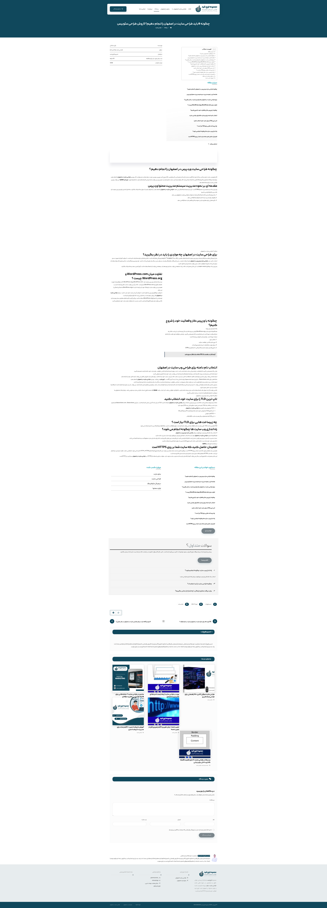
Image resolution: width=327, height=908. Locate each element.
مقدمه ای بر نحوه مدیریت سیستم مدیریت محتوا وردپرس (201, 58)
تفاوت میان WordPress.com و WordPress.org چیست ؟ (201, 62)
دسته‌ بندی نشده (205, 765)
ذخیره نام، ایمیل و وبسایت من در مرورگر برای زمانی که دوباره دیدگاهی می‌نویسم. (190, 830)
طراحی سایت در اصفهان (124, 177)
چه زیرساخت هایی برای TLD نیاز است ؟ (205, 70)
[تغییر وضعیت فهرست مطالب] (213, 49)
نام (214, 820)
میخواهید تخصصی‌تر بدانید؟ (206, 54)
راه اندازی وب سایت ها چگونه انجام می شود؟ (203, 72)
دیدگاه (212, 800)
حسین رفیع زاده (208, 604)
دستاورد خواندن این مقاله (208, 76)
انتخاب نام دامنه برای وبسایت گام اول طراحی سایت (201, 503)
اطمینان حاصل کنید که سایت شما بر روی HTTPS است (201, 74)
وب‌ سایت (144, 820)
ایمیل (179, 820)
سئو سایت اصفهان (181, 881)
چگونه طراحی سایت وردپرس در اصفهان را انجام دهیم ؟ (201, 56)
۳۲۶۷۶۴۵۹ (155, 881)
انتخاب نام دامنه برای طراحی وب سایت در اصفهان (202, 66)
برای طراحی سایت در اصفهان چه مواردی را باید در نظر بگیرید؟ (199, 60)
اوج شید (162, 379)
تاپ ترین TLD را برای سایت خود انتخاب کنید (203, 68)
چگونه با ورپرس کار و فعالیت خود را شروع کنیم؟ (202, 64)
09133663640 (197, 905)
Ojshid (155, 390)
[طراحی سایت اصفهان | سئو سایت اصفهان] (206, 9)
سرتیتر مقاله (211, 52)
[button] (124, 154)
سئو (208, 886)
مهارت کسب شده (209, 78)
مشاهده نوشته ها (208, 632)
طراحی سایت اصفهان (180, 878)
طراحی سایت (180, 604)
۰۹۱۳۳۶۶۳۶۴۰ (154, 878)
